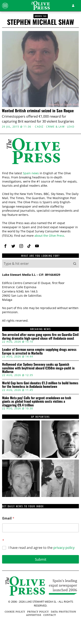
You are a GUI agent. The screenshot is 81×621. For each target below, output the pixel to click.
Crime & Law (55, 126)
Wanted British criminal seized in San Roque (38, 110)
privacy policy (64, 547)
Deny (40, 397)
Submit (40, 559)
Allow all (41, 360)
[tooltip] (21, 439)
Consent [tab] (14, 229)
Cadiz (39, 126)
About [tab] (66, 229)
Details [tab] (41, 229)
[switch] (70, 313)
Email (8, 518)
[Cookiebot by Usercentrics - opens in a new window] (58, 218)
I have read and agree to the (42, 548)
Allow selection (41, 378)
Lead (70, 126)
